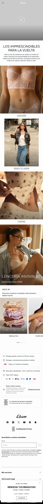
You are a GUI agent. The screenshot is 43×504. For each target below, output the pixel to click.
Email (4, 441)
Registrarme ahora (34, 389)
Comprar (21, 498)
